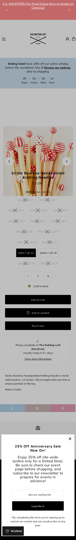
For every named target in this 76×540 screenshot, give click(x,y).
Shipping (41, 4)
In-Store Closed (55, 12)
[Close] (70, 438)
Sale (29, 4)
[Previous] (7, 10)
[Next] (69, 10)
